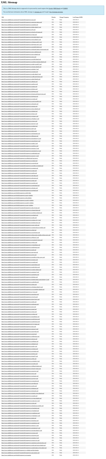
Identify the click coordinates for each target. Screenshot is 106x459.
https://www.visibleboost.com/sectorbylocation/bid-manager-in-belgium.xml (20, 91)
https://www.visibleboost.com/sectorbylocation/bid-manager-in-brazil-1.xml (20, 356)
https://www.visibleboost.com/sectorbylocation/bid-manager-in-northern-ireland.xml (22, 212)
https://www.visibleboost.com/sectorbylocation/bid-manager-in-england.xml (20, 190)
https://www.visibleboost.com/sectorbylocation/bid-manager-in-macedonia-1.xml (21, 141)
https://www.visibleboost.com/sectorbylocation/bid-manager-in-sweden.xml (20, 183)
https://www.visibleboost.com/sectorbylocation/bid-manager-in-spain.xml (19, 180)
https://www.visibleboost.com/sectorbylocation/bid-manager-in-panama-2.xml (20, 437)
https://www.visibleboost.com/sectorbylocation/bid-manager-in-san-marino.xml (20, 452)
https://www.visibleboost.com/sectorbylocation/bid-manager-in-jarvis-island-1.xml (21, 39)
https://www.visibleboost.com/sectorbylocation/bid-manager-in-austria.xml (19, 86)
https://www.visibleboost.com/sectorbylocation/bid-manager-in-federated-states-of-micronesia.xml (25, 49)
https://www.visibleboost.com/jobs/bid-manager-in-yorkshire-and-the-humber (20, 450)
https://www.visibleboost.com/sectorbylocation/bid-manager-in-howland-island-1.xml (22, 37)
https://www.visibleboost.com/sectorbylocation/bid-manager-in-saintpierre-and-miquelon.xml (24, 442)
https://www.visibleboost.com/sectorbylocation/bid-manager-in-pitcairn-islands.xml (21, 66)
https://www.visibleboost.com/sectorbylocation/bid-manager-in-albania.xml (19, 81)
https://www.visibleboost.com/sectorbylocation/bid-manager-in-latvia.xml (19, 131)
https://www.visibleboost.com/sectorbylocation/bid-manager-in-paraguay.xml (20, 371)
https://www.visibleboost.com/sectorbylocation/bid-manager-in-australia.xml (20, 24)
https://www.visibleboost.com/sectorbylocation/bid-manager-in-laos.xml (19, 326)
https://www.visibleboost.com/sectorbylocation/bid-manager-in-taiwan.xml (19, 339)
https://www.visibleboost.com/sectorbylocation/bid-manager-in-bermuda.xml (20, 390)
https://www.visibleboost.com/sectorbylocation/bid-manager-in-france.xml (19, 113)
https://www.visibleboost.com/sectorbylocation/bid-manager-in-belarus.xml (19, 89)
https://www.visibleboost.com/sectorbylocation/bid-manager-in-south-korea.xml (21, 321)
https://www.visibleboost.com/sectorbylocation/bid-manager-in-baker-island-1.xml (21, 27)
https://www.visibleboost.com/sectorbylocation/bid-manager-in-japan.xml (19, 311)
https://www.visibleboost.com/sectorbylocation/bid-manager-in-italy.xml (19, 128)
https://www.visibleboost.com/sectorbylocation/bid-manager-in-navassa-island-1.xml (22, 430)
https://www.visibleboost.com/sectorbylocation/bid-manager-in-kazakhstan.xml (20, 316)
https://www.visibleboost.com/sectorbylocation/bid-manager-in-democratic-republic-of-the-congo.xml (26, 235)
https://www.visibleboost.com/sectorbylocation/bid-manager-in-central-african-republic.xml (23, 227)
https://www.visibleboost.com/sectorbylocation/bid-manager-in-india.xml (19, 301)
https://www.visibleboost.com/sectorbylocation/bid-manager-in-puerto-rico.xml (20, 440)
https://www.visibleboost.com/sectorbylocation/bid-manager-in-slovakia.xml (20, 175)
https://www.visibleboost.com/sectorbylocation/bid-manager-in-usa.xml (19, 19)
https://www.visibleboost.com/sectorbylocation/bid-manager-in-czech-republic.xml (21, 101)
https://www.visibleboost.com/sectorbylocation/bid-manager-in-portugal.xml (20, 163)
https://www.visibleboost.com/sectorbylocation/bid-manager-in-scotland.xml (20, 215)
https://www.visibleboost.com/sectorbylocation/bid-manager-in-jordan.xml (19, 314)
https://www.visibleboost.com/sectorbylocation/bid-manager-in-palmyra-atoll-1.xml (22, 64)
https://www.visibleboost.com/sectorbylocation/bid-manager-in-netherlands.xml (21, 153)
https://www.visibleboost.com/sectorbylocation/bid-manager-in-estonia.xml (19, 106)
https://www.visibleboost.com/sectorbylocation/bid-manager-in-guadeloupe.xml (21, 413)
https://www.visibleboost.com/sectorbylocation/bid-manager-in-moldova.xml (20, 146)
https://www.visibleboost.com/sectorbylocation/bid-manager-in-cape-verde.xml (20, 225)
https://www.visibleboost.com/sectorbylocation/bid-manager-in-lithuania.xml (20, 136)
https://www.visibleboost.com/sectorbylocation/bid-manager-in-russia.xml (19, 170)
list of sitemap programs (56, 12)
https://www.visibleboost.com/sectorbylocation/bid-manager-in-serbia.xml (19, 173)
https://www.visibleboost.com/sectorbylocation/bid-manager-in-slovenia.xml (20, 178)
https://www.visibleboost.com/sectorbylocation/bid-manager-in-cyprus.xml (19, 291)
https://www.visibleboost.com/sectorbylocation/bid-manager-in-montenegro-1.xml (21, 150)
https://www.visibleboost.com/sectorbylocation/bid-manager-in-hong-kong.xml (20, 299)
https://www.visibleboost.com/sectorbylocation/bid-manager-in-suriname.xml (20, 376)
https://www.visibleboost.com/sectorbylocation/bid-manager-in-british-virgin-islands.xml (23, 393)
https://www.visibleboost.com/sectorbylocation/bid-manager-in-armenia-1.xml (20, 272)
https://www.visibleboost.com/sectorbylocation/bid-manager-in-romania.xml (20, 168)
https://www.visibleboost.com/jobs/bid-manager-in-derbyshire (16, 193)
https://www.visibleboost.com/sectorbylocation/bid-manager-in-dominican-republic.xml (22, 405)
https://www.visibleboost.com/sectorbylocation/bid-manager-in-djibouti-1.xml (20, 237)
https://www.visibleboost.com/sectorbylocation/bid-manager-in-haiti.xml (19, 418)
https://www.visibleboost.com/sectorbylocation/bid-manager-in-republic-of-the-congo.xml (23, 257)
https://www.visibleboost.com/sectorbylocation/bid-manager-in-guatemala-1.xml (21, 415)
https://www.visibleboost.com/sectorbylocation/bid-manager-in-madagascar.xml (21, 247)
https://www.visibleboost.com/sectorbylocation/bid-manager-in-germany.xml (20, 116)
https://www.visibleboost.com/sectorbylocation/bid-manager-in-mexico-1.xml (20, 425)
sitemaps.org (38, 12)
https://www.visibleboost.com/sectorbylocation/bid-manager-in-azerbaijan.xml (20, 274)
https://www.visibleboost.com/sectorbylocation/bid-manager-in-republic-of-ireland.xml (22, 165)
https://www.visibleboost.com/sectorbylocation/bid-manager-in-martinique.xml (20, 423)
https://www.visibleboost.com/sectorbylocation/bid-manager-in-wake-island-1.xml (21, 74)
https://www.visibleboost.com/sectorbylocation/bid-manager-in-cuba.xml (19, 403)
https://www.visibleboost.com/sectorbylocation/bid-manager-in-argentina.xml (20, 351)
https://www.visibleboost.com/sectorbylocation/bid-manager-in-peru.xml (19, 373)
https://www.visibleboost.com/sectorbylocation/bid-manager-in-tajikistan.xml (20, 341)
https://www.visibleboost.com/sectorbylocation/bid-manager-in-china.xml (19, 284)
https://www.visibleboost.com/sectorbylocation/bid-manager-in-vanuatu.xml (20, 71)
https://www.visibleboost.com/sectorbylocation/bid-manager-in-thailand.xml (20, 343)
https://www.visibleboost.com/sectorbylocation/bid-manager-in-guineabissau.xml (21, 244)
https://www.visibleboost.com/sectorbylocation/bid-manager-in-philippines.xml (20, 336)
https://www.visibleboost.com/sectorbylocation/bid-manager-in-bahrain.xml (20, 277)
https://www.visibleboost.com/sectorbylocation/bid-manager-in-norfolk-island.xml (21, 59)
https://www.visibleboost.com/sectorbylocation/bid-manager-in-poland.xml (19, 160)
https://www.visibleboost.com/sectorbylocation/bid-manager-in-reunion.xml (20, 259)
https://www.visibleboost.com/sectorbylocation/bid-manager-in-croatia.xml (19, 98)
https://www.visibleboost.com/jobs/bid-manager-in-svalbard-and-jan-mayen (20, 158)
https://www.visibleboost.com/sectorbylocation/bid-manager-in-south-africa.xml (21, 267)
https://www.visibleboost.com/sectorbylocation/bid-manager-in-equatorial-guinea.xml (22, 240)
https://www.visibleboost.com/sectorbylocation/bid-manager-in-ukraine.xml (20, 188)
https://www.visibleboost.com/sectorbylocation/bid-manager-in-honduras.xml (20, 420)
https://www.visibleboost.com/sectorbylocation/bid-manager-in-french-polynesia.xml (22, 32)
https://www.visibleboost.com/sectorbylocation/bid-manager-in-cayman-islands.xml (21, 398)
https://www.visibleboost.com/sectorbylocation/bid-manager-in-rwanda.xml (20, 262)
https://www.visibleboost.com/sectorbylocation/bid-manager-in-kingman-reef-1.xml (22, 44)
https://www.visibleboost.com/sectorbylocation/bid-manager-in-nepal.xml (19, 334)
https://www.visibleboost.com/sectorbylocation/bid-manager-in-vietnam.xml (20, 348)
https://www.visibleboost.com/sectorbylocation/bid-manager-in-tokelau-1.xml (20, 69)
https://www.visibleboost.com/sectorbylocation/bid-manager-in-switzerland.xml (20, 185)
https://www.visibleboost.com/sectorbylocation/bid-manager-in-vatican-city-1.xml (21, 220)
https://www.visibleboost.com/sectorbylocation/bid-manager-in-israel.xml (19, 309)
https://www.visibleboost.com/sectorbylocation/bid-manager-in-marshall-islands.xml (22, 47)
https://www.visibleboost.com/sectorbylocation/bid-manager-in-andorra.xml (20, 84)
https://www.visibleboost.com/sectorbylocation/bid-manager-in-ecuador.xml (20, 363)
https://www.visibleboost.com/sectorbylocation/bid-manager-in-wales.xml (19, 217)
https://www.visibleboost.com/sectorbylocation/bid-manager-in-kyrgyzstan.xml (20, 324)
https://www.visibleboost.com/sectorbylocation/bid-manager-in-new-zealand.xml (21, 54)
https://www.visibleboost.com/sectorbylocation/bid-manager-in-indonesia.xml (20, 304)
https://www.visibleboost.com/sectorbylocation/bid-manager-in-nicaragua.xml (20, 435)
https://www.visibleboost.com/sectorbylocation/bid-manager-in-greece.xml (19, 121)
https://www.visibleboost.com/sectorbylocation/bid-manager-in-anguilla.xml (20, 383)
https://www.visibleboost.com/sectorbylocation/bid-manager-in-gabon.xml (19, 242)
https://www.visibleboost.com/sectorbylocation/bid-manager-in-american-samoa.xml (22, 22)
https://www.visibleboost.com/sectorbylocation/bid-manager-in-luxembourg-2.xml (21, 138)
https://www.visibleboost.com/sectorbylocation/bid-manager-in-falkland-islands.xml (22, 366)
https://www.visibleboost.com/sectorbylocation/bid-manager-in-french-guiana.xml (21, 368)
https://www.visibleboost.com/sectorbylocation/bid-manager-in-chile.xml (19, 358)
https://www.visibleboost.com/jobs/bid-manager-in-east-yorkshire (17, 195)
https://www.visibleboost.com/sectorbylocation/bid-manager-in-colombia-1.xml (21, 361)
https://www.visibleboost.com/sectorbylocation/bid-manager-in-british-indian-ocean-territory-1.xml (25, 279)
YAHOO (65, 8)
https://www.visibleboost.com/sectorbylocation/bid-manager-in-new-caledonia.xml (21, 51)
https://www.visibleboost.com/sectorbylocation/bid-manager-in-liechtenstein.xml (21, 133)
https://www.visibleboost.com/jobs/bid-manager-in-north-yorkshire (18, 200)
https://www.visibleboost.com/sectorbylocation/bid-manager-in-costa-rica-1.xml (21, 400)
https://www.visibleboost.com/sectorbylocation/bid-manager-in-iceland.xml (19, 126)
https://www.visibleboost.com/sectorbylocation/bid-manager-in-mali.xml (19, 249)
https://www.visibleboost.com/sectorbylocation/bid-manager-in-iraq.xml (19, 306)
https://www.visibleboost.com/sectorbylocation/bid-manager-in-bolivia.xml (19, 353)
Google (51, 8)
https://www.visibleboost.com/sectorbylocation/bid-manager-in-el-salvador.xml (20, 408)
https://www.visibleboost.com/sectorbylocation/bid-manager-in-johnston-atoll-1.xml (22, 42)
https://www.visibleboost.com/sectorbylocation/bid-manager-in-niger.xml (19, 254)
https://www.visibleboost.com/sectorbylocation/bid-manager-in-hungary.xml (20, 123)
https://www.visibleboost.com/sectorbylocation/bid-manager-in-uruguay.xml (20, 378)
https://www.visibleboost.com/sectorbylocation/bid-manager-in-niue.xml (19, 56)
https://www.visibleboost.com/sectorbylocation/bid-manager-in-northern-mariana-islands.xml (24, 61)
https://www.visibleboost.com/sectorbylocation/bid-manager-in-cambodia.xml (20, 282)
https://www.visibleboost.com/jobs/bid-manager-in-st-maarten (16, 455)
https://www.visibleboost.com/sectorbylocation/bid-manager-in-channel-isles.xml (21, 210)
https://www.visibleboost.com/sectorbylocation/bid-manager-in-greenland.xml (20, 410)
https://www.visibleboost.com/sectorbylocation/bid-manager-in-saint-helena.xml (21, 264)
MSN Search (56, 8)
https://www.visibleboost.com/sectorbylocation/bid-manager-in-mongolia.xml (20, 331)
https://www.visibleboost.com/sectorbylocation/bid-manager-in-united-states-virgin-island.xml (24, 447)
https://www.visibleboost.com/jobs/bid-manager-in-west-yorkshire (17, 205)
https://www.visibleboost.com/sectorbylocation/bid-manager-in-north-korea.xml (21, 319)
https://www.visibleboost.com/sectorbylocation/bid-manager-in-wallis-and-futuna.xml (22, 76)
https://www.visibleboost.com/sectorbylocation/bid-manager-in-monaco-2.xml (20, 148)
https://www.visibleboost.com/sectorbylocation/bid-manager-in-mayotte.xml (20, 252)
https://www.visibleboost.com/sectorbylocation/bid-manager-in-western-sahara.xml (21, 269)
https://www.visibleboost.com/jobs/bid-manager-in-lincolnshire (17, 197)
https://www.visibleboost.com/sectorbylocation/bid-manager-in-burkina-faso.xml (21, 222)
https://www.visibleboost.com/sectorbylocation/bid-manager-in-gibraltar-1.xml (20, 118)
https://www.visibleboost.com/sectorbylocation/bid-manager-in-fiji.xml (18, 29)
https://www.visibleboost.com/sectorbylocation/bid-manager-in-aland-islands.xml (21, 79)
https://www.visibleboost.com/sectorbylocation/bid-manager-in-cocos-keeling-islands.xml (23, 289)
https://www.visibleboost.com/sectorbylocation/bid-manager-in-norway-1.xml (20, 155)
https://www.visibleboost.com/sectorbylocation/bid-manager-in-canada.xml (19, 395)
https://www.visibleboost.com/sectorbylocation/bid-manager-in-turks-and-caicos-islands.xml (24, 445)
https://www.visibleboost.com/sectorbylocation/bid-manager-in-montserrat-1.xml (21, 428)
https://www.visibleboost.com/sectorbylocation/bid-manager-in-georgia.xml (20, 296)
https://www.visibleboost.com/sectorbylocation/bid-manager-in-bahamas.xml (20, 388)
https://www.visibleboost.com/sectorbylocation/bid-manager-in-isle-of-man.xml (21, 207)
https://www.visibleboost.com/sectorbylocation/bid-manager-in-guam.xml (19, 34)
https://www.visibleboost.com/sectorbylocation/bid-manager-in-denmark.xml (20, 103)
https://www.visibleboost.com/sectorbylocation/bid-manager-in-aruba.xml (19, 386)
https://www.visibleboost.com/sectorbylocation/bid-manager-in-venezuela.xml (20, 381)
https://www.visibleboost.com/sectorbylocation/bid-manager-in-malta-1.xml (20, 143)
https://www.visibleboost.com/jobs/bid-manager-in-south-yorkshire (18, 202)
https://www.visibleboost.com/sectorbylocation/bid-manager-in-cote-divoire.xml (21, 232)
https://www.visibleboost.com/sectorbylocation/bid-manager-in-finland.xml (19, 111)
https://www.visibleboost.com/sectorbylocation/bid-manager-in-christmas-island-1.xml (22, 287)
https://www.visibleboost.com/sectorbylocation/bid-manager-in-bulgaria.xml (20, 96)
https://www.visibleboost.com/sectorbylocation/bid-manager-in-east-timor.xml (20, 294)
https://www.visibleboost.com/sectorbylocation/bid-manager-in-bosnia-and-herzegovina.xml (24, 94)
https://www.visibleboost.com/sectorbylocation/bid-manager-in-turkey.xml (19, 346)
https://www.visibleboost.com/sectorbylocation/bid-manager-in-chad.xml (19, 230)
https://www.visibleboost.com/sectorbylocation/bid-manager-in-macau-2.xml (20, 329)
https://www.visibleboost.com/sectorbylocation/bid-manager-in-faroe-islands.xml (21, 108)
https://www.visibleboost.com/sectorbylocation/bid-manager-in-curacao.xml (20, 433)
